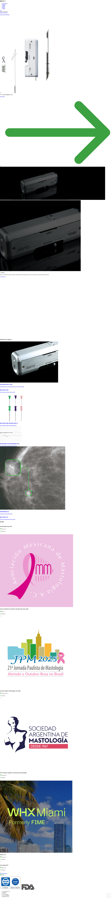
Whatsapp (5, 12)
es (1, 10)
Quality (3, 5)
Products (3, 4)
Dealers (3, 6)
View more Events (3, 873)
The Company (5, 3)
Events (3, 7)
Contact (3, 8)
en (0, 10)
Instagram (2, 12)
